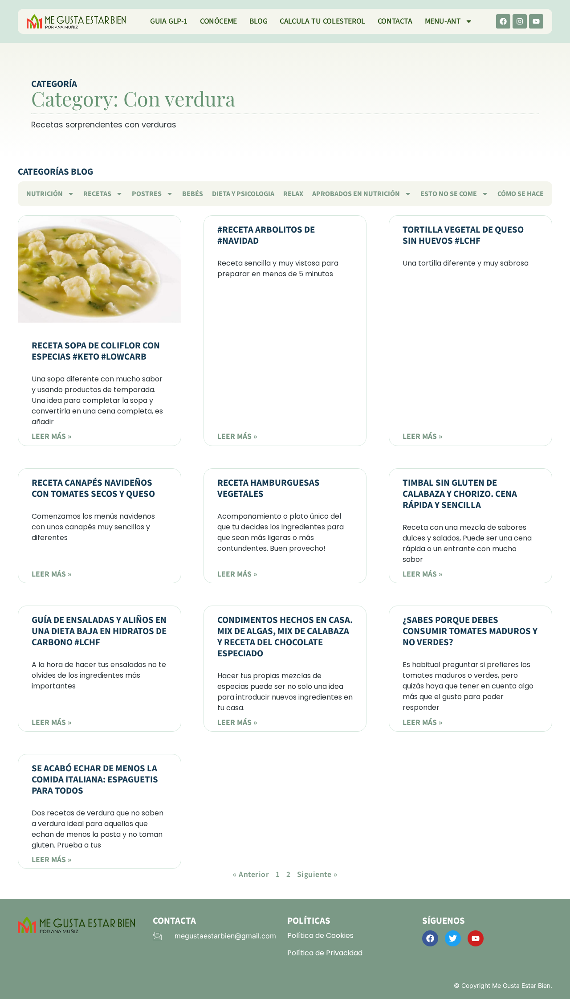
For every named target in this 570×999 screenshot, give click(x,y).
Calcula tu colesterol (322, 21)
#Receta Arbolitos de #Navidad (266, 235)
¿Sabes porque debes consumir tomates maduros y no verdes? (470, 631)
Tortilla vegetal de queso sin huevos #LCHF (463, 235)
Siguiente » (317, 874)
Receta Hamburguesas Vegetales (268, 488)
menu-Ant (443, 21)
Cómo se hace (520, 194)
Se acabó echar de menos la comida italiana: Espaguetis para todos (95, 779)
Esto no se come (448, 194)
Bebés (192, 194)
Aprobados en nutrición (356, 194)
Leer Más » (51, 436)
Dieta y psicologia (243, 194)
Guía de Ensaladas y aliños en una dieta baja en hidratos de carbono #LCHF (99, 631)
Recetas (97, 194)
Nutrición (44, 194)
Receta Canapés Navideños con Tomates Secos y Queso (93, 488)
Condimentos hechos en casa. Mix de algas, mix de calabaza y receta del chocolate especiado (285, 637)
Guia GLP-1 (168, 21)
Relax (293, 194)
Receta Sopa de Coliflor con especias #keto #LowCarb (96, 351)
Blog (258, 21)
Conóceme (218, 21)
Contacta (395, 21)
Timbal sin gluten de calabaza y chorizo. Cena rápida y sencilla (460, 494)
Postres (147, 194)
